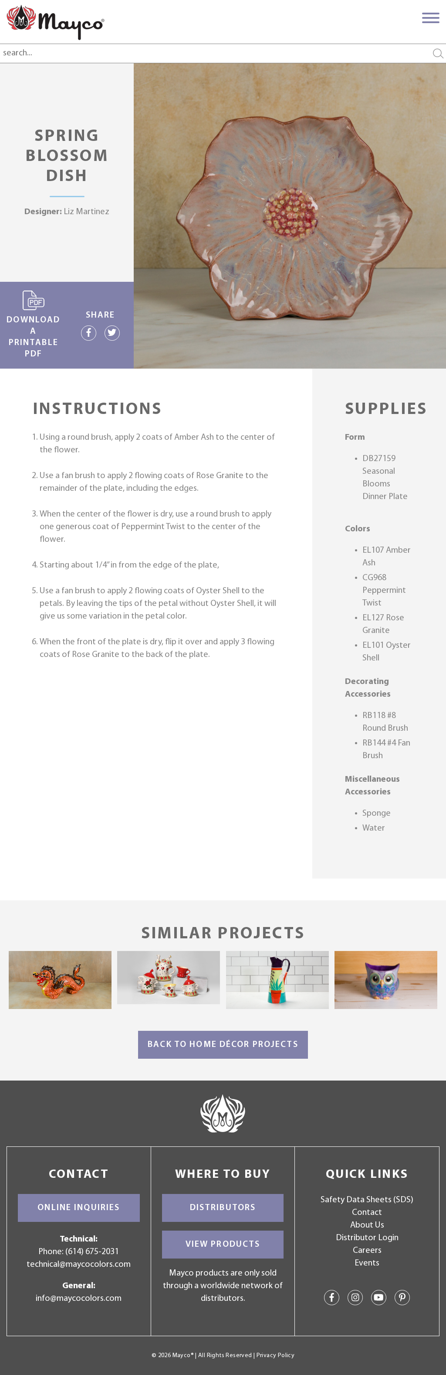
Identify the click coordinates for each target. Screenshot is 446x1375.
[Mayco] (56, 22)
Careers (367, 1250)
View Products (223, 1244)
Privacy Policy (275, 1355)
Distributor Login (367, 1238)
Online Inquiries (78, 1208)
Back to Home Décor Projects (223, 1044)
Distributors (223, 1208)
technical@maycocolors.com (79, 1264)
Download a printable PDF (33, 337)
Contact (367, 1212)
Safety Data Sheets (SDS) (367, 1200)
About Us (367, 1225)
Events (367, 1263)
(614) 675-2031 (92, 1252)
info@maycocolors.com (79, 1298)
